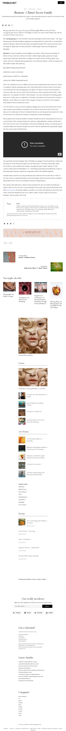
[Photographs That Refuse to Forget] (9, 286)
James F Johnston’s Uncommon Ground (28, 666)
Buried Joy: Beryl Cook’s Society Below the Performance (31, 670)
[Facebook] (3, 25)
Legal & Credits (33, 728)
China (5, 243)
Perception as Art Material (34, 411)
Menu (61, 2)
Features (21, 702)
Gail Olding (21, 502)
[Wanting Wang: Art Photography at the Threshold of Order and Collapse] (56, 290)
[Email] (9, 25)
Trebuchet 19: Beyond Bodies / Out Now (32, 389)
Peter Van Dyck (22, 504)
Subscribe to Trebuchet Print (22, 728)
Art (19, 698)
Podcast (20, 709)
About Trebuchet (22, 696)
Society (39, 9)
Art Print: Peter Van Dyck (34, 464)
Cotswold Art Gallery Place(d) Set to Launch (29, 664)
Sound (20, 713)
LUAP (20, 494)
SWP (25, 9)
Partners (20, 707)
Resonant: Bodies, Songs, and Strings (29, 556)
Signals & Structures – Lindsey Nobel (29, 547)
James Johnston (22, 492)
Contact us (11, 728)
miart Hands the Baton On (24, 678)
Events (20, 700)
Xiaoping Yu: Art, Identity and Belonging (24, 299)
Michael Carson (22, 489)
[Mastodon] (6, 25)
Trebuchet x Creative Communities (49, 728)
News (20, 704)
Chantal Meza (22, 499)
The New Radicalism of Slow (25, 672)
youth (10, 243)
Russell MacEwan (23, 497)
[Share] (12, 25)
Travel (20, 715)
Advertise (6, 728)
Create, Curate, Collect (38, 579)
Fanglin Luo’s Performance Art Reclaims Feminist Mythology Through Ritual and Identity (40, 299)
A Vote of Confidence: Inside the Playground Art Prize (31, 676)
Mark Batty (21, 486)
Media (39, 728)
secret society (10, 190)
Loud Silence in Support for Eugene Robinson (29, 674)
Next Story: (35, 267)
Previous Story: (27, 256)
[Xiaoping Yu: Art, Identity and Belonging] (25, 288)
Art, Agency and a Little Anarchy (26, 680)
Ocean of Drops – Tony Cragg (27, 531)
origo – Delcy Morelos (25, 539)
